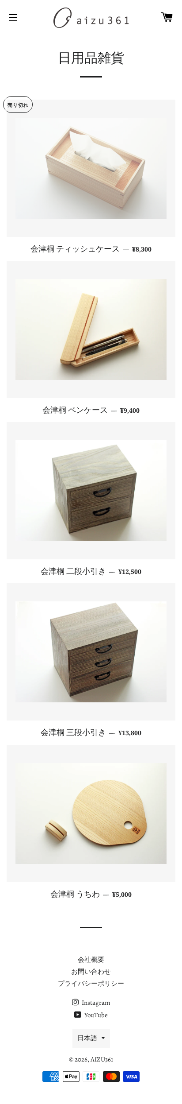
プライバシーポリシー (91, 983)
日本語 (87, 1038)
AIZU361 (102, 1059)
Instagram (95, 1002)
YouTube (95, 1015)
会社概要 (91, 959)
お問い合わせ (91, 971)
